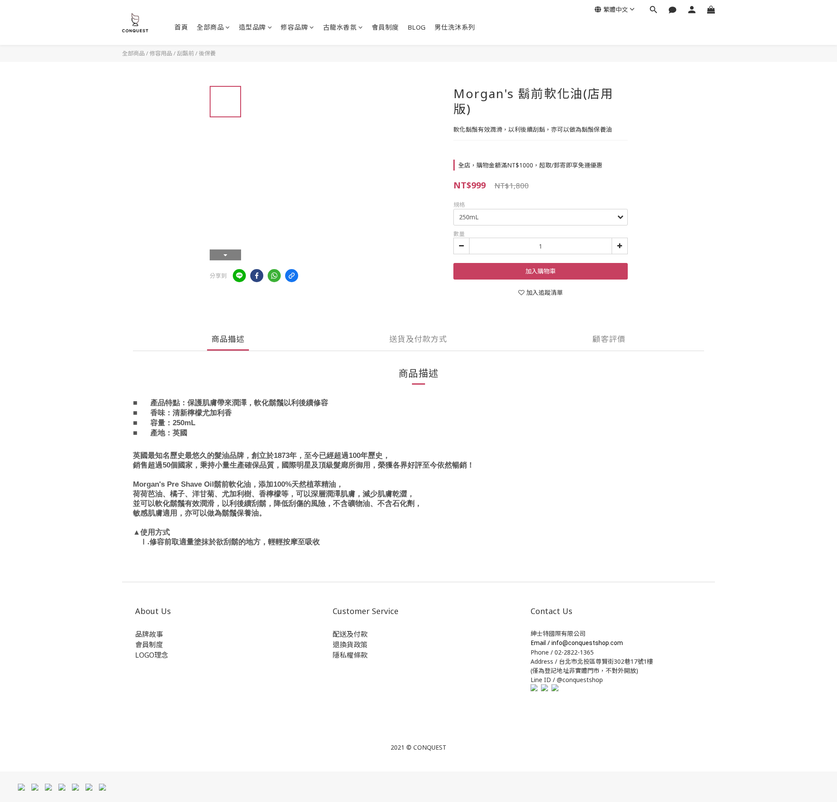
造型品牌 (252, 27)
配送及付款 (350, 634)
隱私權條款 (350, 655)
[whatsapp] (274, 275)
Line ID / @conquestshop (567, 680)
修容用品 (161, 53)
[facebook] (256, 275)
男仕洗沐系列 (455, 27)
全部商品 (210, 27)
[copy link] (291, 275)
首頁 (181, 27)
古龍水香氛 (340, 27)
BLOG (417, 27)
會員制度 (385, 27)
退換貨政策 (350, 644)
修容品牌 (294, 27)
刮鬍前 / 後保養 (196, 53)
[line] (239, 275)
